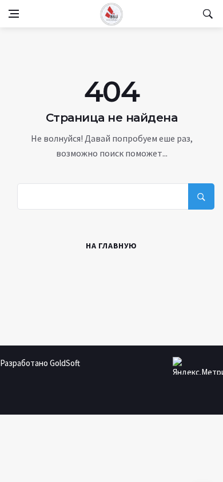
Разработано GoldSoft (40, 363)
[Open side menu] (14, 13)
